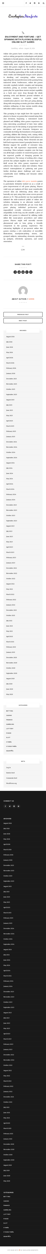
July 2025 (9, 405)
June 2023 (9, 536)
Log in (8, 767)
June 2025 (9, 410)
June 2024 (9, 473)
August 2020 (10, 678)
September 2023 (11, 521)
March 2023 (10, 552)
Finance (9, 720)
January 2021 (10, 652)
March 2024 (10, 489)
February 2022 (11, 599)
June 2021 (9, 626)
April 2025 (9, 421)
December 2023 (11, 505)
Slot (8, 737)
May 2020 (9, 694)
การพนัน (9, 742)
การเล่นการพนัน (11, 746)
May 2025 (9, 415)
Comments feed (11, 778)
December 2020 (11, 657)
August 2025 (10, 400)
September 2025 (11, 394)
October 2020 (10, 668)
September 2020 (11, 673)
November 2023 (11, 510)
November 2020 (11, 663)
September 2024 (11, 457)
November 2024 (11, 447)
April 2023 (9, 547)
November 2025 (11, 384)
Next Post (23, 320)
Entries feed (10, 773)
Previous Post (23, 314)
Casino (9, 715)
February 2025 (11, 431)
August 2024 (10, 463)
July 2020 (9, 684)
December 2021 (11, 610)
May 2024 (9, 478)
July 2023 (9, 531)
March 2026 (10, 363)
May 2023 (9, 542)
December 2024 (11, 442)
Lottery (9, 728)
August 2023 (10, 526)
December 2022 (11, 568)
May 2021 (9, 631)
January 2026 (10, 373)
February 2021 (11, 647)
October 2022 (10, 578)
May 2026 (9, 352)
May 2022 (9, 589)
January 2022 (10, 605)
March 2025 (10, 426)
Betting (9, 711)
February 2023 (11, 557)
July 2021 (9, 621)
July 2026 (9, 342)
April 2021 (9, 636)
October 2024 (10, 452)
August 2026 (10, 336)
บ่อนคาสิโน (9, 751)
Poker (8, 733)
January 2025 (10, 436)
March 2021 (10, 642)
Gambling (14, 48)
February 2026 (11, 368)
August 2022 (10, 584)
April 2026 (9, 357)
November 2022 (11, 573)
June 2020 (9, 689)
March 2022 (10, 594)
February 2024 (11, 494)
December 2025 (11, 379)
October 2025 (10, 389)
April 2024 (9, 484)
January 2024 (10, 500)
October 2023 (10, 515)
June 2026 (9, 347)
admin (31, 299)
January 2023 (10, 563)
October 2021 (10, 615)
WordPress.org (11, 783)
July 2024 (9, 468)
